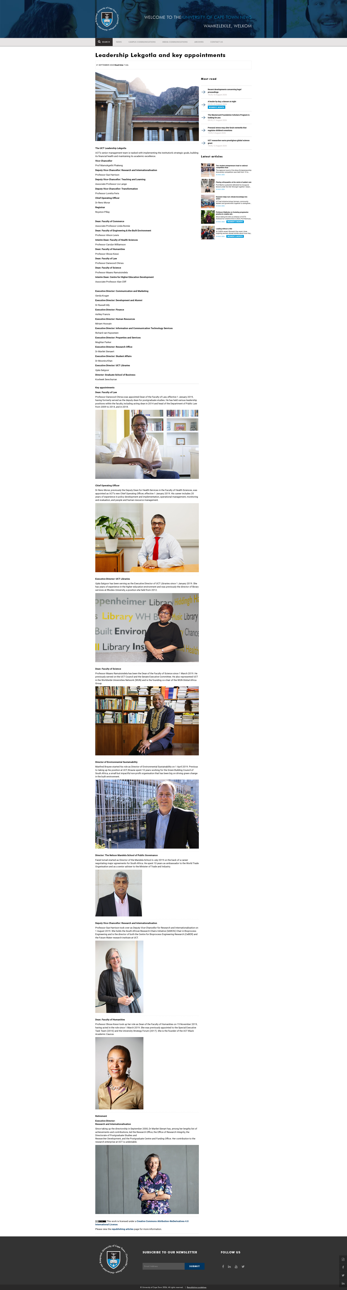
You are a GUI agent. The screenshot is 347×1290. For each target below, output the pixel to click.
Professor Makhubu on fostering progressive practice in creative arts (232, 213)
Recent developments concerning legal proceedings (224, 90)
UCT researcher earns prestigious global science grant (229, 141)
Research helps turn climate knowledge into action (231, 198)
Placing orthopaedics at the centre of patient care (233, 182)
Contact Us (216, 42)
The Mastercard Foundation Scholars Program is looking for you (229, 116)
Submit (194, 1266)
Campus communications (142, 42)
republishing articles (123, 1229)
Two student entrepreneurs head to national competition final (232, 167)
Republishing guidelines (196, 1287)
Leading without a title (224, 229)
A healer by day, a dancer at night (222, 101)
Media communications (175, 42)
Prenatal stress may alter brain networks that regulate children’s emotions (227, 129)
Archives (199, 42)
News (119, 42)
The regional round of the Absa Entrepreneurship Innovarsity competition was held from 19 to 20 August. (233, 171)
